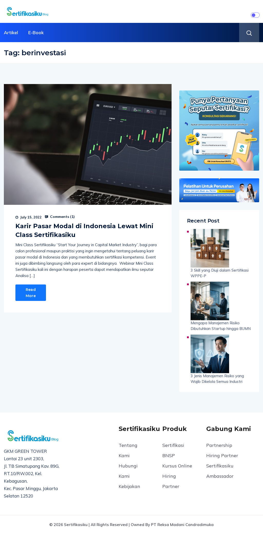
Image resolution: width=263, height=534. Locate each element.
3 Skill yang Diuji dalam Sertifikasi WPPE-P (220, 273)
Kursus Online (177, 466)
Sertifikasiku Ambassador (219, 471)
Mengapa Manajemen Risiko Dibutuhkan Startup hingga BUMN (221, 325)
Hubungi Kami (128, 471)
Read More (31, 292)
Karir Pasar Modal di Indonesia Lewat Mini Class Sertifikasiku (84, 230)
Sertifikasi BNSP (173, 450)
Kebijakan (129, 486)
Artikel (11, 32)
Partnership (219, 445)
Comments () (62, 217)
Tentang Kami (128, 450)
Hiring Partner (170, 481)
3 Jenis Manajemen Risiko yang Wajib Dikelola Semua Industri (217, 378)
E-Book (36, 32)
